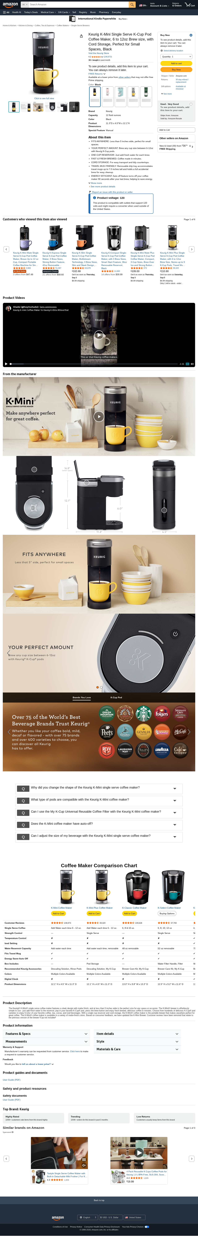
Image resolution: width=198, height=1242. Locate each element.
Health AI (16, 12)
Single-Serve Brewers (80, 25)
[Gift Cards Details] (69, 12)
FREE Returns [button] (95, 74)
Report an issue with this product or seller (112, 192)
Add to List (164, 130)
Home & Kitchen (9, 25)
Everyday (116, 12)
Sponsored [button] (7, 1132)
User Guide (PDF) (11, 1080)
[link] (26, 259)
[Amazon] (10, 5)
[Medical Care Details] (55, 12)
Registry (83, 12)
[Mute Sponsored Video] (84, 1165)
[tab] (97, 687)
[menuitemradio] (187, 364)
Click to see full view (44, 98)
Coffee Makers (63, 25)
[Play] (5, 364)
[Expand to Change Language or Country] (95, 1217)
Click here (75, 1051)
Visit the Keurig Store (98, 53)
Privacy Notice (76, 1227)
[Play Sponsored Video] (139, 1153)
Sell (74, 12)
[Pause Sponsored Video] (84, 1160)
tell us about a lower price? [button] (36, 1064)
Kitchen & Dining (26, 25)
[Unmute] (192, 364)
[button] (6, 12)
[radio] (14, 107)
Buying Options (167, 913)
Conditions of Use (60, 1227)
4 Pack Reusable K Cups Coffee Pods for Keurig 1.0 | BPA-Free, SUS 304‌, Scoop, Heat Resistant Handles (147, 1173)
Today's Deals (31, 12)
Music (93, 12)
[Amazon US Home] (58, 1218)
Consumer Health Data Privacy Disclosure (102, 1227)
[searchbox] (79, 5)
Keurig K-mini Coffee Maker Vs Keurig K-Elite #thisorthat (41, 310)
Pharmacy (104, 12)
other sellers (125, 77)
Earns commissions (48, 307)
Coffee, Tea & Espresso (44, 25)
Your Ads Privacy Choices (133, 1227)
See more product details (103, 186)
